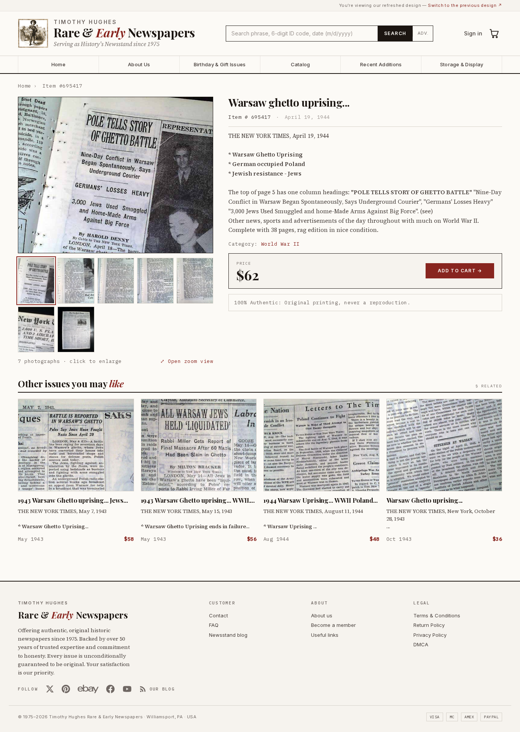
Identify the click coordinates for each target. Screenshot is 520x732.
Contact (218, 615)
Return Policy (429, 625)
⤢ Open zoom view (186, 361)
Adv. (423, 33)
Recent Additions (381, 64)
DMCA (420, 644)
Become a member (333, 625)
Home (58, 64)
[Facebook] (110, 689)
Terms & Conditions (436, 615)
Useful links (324, 635)
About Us (139, 64)
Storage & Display (461, 64)
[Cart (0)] (494, 33)
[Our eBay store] (88, 689)
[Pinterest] (66, 689)
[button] (115, 175)
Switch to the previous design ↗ (465, 5)
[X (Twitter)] (50, 689)
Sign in (473, 33)
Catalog (300, 64)
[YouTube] (127, 689)
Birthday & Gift (220, 64)
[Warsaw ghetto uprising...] (36, 281)
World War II (280, 244)
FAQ (214, 625)
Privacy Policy (430, 635)
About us (321, 615)
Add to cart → (460, 270)
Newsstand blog (228, 635)
